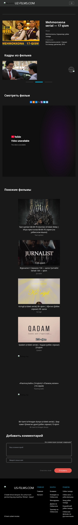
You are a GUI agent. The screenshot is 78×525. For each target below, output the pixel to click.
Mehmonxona (51, 34)
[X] (39, 102)
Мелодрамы (54, 500)
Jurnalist (39, 273)
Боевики (53, 491)
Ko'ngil (39, 312)
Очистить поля (45, 470)
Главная (40, 491)
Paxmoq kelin (39, 389)
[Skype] (44, 102)
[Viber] (42, 102)
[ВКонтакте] (31, 102)
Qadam (39, 350)
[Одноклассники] (34, 102)
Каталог (40, 495)
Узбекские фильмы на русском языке (68, 514)
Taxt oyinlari (39, 235)
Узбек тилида (68, 491)
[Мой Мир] (36, 102)
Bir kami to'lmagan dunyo (39, 427)
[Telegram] (47, 102)
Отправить (63, 470)
